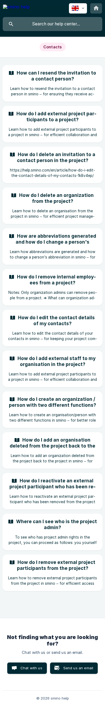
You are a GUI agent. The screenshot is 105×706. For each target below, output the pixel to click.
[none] (16, 7)
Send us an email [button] (78, 668)
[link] (52, 83)
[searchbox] (52, 24)
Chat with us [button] (31, 668)
